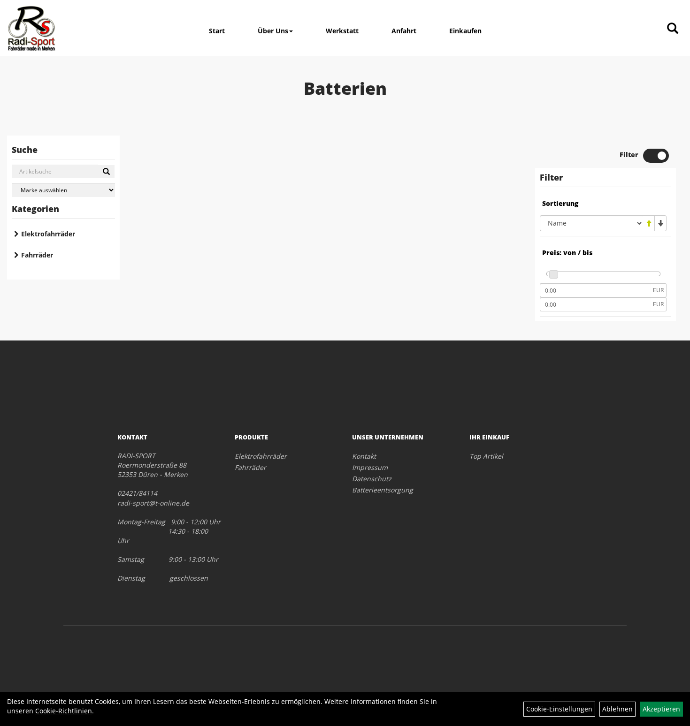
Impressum (370, 467)
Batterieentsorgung (382, 489)
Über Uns (273, 30)
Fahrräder (37, 254)
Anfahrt (403, 30)
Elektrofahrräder (48, 233)
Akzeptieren (661, 708)
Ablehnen (617, 708)
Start (217, 30)
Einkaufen (465, 30)
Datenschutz (371, 478)
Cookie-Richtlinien (63, 710)
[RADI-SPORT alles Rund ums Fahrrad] (31, 28)
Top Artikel (486, 456)
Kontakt (364, 456)
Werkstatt (342, 30)
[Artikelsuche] (672, 29)
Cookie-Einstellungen (559, 708)
